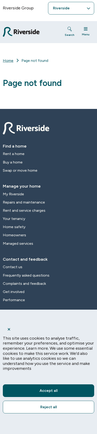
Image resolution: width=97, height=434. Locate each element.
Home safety (14, 227)
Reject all (48, 407)
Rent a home (13, 154)
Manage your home (22, 186)
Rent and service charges (24, 210)
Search (69, 35)
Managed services (18, 243)
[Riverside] (29, 32)
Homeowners (14, 235)
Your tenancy (14, 218)
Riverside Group (18, 8)
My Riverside (13, 194)
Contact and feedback (25, 259)
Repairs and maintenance (24, 202)
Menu (85, 34)
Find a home (15, 146)
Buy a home (13, 162)
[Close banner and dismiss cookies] (48, 329)
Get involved (13, 291)
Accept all (49, 390)
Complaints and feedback (24, 283)
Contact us (12, 267)
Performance (14, 300)
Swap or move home (20, 170)
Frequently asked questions (26, 275)
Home (8, 60)
